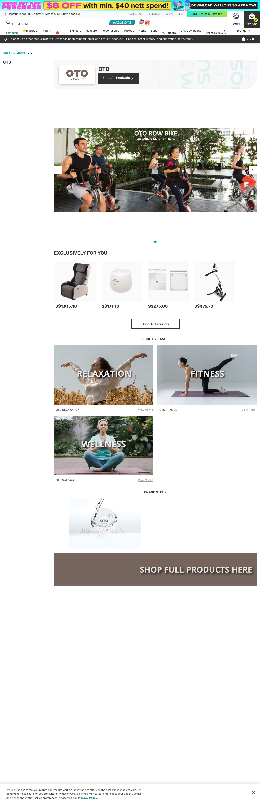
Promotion (11, 33)
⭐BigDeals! (30, 31)
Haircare (91, 31)
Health (46, 31)
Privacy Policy (87, 797)
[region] (130, 793)
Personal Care (110, 31)
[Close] (253, 792)
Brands (241, 31)
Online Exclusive (216, 33)
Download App (135, 14)
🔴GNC (60, 33)
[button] (252, 19)
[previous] (58, 170)
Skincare (75, 31)
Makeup (129, 31)
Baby (154, 31)
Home (142, 31)
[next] (224, 30)
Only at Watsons (191, 31)
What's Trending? (175, 14)
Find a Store (154, 14)
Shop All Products (116, 78)
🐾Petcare (169, 33)
